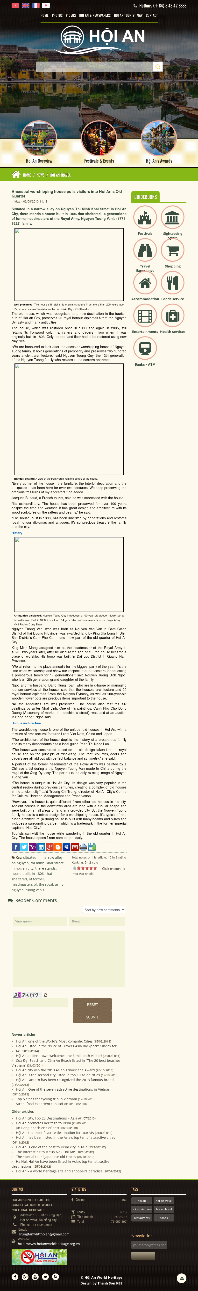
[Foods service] (172, 286)
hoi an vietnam (142, 1209)
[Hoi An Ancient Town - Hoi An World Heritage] (99, 39)
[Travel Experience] (145, 254)
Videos (71, 16)
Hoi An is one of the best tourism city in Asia (51, 1147)
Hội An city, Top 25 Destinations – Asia (46, 1118)
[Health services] (172, 319)
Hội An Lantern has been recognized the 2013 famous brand (65, 1079)
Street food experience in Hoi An (42, 1103)
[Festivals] (145, 221)
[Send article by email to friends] (75, 847)
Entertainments (145, 331)
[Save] (92, 847)
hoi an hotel (164, 1209)
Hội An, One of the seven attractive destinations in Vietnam (63, 1089)
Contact (152, 16)
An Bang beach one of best (37, 1128)
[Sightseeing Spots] (172, 221)
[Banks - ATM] (145, 352)
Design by (101, 1283)
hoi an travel (164, 1201)
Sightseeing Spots (172, 235)
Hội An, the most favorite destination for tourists (55, 1132)
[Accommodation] (145, 286)
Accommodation (145, 299)
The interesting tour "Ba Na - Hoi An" (46, 1152)
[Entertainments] (145, 319)
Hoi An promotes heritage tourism (43, 1123)
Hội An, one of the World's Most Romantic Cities (54, 1041)
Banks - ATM (145, 364)
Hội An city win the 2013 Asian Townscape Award (55, 1070)
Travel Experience (145, 268)
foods (164, 1218)
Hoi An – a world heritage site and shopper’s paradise (59, 1171)
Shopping (173, 266)
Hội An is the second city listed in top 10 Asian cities (58, 1075)
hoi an (142, 1201)
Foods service (172, 299)
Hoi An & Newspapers (95, 16)
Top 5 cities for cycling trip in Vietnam (46, 1099)
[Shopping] (172, 254)
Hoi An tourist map (128, 16)
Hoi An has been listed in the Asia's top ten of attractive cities (65, 1137)
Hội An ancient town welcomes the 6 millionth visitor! (59, 1055)
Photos (57, 16)
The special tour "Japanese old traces (46, 1156)
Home (45, 16)
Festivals (145, 233)
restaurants (142, 1218)
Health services (172, 331)
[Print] (83, 846)
